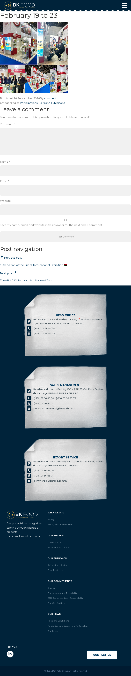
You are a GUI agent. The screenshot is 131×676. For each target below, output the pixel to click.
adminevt (50, 98)
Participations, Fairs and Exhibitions (42, 103)
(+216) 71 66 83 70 (44, 470)
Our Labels (53, 631)
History (51, 519)
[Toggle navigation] (123, 5)
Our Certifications (56, 603)
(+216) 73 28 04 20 (44, 328)
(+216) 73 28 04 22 (44, 333)
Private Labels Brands (58, 547)
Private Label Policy (57, 565)
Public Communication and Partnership (68, 626)
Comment (7, 124)
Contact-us (102, 654)
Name (5, 161)
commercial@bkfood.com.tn (50, 480)
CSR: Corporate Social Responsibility (65, 598)
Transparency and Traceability (62, 593)
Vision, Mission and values (60, 524)
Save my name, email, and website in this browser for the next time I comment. (51, 225)
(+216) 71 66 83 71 (43, 403)
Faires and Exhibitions (58, 620)
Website (5, 200)
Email (4, 181)
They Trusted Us (55, 570)
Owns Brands (54, 542)
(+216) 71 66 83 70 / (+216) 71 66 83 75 (55, 398)
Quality (51, 588)
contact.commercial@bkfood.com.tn (55, 408)
